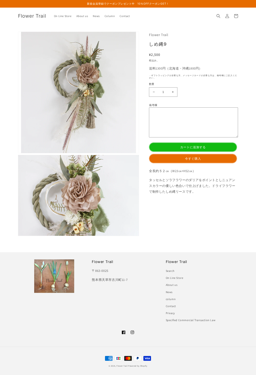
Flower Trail (122, 366)
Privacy (170, 313)
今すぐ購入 (193, 158)
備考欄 (153, 105)
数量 (151, 84)
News (169, 292)
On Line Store (174, 278)
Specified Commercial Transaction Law (191, 320)
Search (170, 271)
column (171, 299)
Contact (171, 306)
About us (172, 285)
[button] (218, 16)
